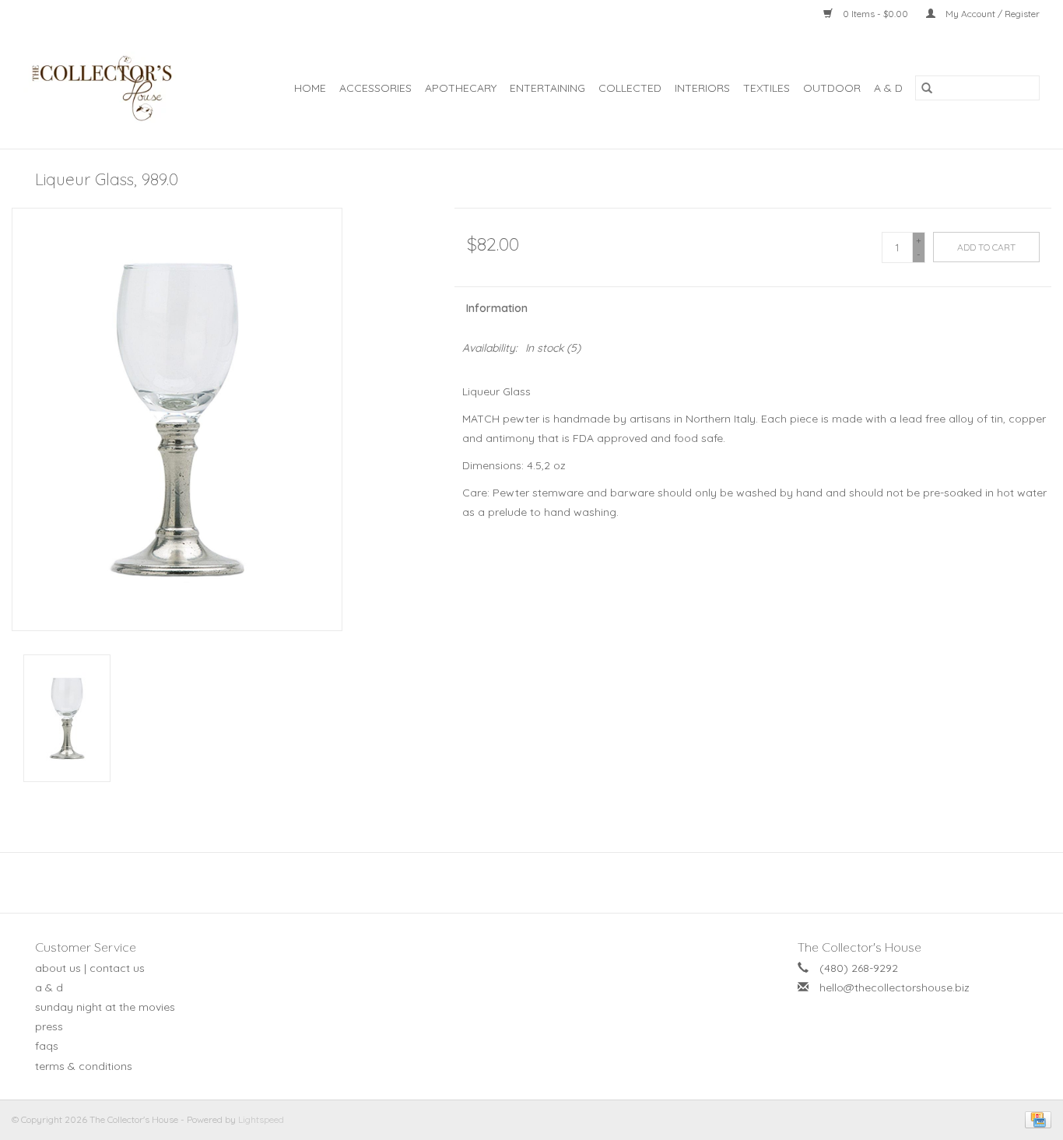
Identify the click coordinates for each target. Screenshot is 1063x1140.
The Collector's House (859, 947)
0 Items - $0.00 (875, 13)
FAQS (46, 1046)
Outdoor (832, 88)
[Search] (926, 87)
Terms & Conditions (83, 1066)
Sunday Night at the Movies (105, 1007)
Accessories (375, 88)
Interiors (702, 88)
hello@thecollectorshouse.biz (894, 987)
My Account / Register (991, 13)
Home (310, 88)
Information (497, 308)
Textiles (766, 88)
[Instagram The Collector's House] (540, 882)
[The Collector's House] (110, 88)
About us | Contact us (90, 968)
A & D (888, 88)
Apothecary (460, 88)
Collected (629, 88)
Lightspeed (261, 1119)
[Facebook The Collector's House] (523, 882)
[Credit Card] (1035, 1118)
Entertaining (547, 88)
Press (49, 1026)
